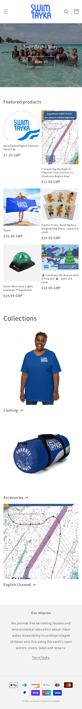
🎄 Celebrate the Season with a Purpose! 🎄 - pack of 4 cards (59, 278)
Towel (7, 230)
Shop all (41, 61)
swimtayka (35, 701)
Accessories (13, 497)
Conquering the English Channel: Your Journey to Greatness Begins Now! (57, 172)
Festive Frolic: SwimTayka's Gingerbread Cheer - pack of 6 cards (59, 228)
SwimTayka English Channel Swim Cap (20, 147)
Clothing (10, 410)
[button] (6, 12)
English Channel (17, 584)
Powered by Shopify (50, 701)
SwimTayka (41, 657)
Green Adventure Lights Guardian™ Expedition (18, 288)
